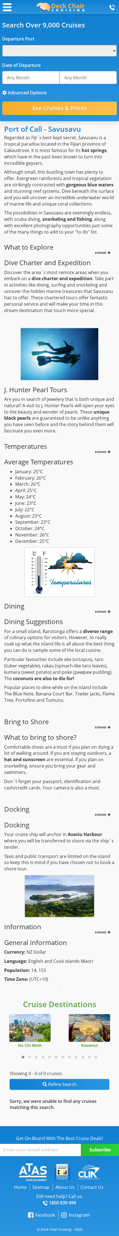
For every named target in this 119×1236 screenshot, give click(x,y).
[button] (23, 1057)
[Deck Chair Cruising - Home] (60, 7)
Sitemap (41, 1187)
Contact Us (92, 1187)
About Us (65, 1187)
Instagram (79, 1215)
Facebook (45, 1215)
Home (20, 1187)
